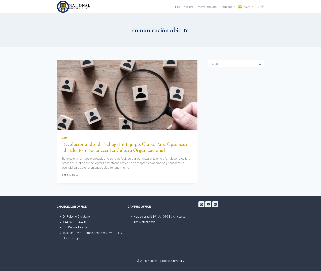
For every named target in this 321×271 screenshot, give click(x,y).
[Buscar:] (236, 63)
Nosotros (189, 6)
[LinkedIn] (215, 204)
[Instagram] (201, 204)
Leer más (70, 175)
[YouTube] (208, 204)
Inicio (177, 6)
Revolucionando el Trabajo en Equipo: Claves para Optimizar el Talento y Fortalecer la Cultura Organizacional (125, 147)
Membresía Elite (207, 6)
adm (64, 138)
